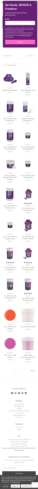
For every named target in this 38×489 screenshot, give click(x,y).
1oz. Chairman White (28, 327)
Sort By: (5, 65)
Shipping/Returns (19, 415)
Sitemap (19, 417)
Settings (6, 486)
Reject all (15, 486)
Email (7, 19)
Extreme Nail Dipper (10, 90)
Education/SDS (19, 404)
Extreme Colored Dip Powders (19, 411)
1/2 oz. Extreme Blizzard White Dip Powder (10, 177)
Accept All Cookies (28, 486)
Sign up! (20, 42)
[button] (19, 55)
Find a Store (19, 413)
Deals (19, 429)
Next (32, 371)
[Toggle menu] (2, 2)
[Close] (35, 2)
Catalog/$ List (19, 406)
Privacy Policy (16, 482)
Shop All (19, 427)
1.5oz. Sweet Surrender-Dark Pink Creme (27, 357)
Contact (19, 408)
